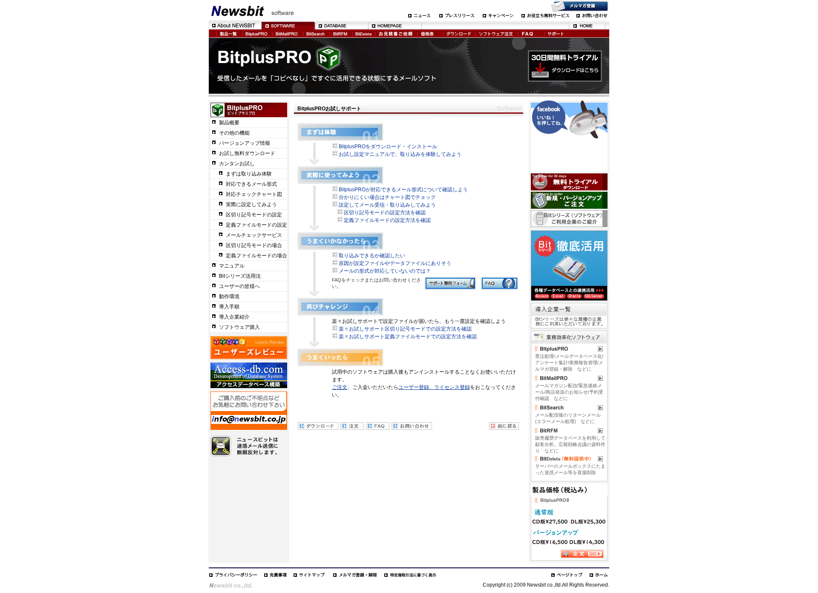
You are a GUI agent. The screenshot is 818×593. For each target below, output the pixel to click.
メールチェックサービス (254, 235)
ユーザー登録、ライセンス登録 (434, 387)
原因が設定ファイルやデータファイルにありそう (395, 263)
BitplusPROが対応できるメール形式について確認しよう (403, 190)
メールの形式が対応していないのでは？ (385, 271)
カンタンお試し (237, 164)
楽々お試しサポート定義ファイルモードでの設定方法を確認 (408, 337)
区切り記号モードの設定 (254, 215)
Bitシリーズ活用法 (240, 276)
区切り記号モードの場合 (254, 245)
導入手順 (229, 307)
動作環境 (229, 296)
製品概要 (229, 123)
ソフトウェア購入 (239, 327)
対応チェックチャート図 (254, 194)
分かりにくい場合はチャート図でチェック (387, 197)
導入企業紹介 (234, 317)
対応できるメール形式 (251, 184)
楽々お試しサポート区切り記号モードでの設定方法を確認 (405, 329)
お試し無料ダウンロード (247, 153)
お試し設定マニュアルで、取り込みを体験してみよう (400, 154)
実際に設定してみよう (251, 204)
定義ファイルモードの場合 (256, 256)
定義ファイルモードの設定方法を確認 (387, 220)
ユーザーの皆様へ (239, 286)
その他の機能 (234, 133)
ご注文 (339, 387)
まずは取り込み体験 (249, 174)
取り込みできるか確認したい (372, 256)
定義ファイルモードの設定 (256, 225)
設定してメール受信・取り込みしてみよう (387, 205)
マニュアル (232, 266)
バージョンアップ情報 (244, 143)
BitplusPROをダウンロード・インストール (388, 147)
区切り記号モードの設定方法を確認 (385, 213)
